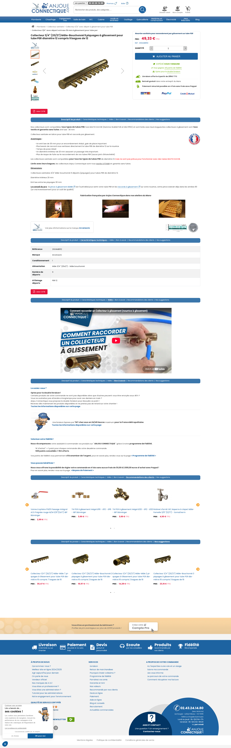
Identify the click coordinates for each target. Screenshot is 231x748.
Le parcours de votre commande (163, 676)
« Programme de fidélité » (143, 455)
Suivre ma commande (157, 669)
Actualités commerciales (101, 710)
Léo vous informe (155, 673)
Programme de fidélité (100, 676)
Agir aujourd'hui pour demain (45, 673)
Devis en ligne (96, 693)
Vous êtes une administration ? (46, 689)
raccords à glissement (128, 186)
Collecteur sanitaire (55, 26)
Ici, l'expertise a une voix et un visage (164, 666)
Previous (27, 505)
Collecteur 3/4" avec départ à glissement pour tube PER (89, 26)
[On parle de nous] (176, 228)
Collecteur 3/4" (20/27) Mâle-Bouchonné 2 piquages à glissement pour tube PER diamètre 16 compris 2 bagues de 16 (92, 576)
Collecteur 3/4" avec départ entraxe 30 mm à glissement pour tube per (65, 30)
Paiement (94, 696)
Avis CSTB (40, 111)
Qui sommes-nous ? (41, 666)
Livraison (94, 666)
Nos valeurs (95, 686)
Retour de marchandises (101, 669)
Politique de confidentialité (109, 740)
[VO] (193, 228)
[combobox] (110, 10)
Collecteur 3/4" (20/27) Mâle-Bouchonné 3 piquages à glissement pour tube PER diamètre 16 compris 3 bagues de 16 (173, 576)
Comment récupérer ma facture (163, 679)
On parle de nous (40, 676)
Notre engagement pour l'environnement (51, 696)
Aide (123, 3)
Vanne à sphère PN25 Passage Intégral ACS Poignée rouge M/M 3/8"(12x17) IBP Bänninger (49, 512)
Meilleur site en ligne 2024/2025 (47, 669)
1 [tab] (110, 528)
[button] (44, 71)
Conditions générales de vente (139, 740)
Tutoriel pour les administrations (47, 693)
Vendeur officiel (39, 679)
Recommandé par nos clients (104, 689)
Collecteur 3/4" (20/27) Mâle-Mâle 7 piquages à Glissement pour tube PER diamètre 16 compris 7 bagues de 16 (50, 576)
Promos (110, 3)
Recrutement (96, 706)
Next (198, 505)
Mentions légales (85, 740)
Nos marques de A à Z (42, 683)
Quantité (139, 48)
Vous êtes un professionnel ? (45, 686)
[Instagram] (55, 727)
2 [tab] (114, 528)
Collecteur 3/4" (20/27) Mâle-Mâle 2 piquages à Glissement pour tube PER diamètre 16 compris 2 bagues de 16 (131, 576)
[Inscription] (70, 719)
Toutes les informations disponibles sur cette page (76, 425)
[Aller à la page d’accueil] (33, 27)
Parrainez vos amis (98, 679)
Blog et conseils (97, 703)
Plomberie (41, 26)
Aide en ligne (96, 699)
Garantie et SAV (97, 683)
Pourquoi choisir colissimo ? (102, 673)
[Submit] (142, 9)
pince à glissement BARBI (61, 186)
